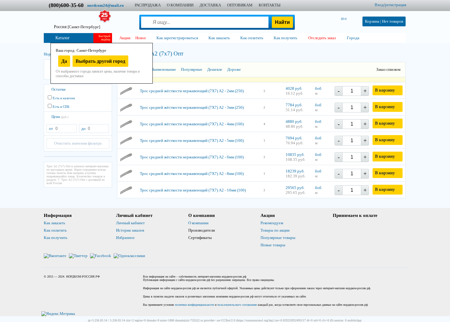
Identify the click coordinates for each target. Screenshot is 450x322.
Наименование (163, 69)
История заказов (130, 230)
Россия (77, 27)
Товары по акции (275, 230)
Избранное (125, 237)
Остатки (58, 89)
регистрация (395, 4)
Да (64, 61)
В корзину (385, 90)
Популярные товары (278, 237)
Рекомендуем (272, 223)
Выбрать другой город (100, 61)
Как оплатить (55, 230)
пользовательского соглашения (237, 304)
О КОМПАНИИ (180, 5)
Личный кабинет (130, 223)
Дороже (234, 69)
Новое (140, 38)
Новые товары (273, 245)
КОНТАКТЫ (269, 5)
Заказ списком (388, 69)
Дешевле (214, 69)
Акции (124, 38)
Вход (379, 4)
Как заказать (54, 223)
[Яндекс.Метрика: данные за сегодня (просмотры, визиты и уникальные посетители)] (58, 313)
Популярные (191, 69)
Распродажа (148, 5)
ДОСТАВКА (210, 5)
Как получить (55, 237)
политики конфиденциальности (194, 304)
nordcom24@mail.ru (105, 5)
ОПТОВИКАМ (240, 5)
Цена (59, 116)
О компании (198, 223)
